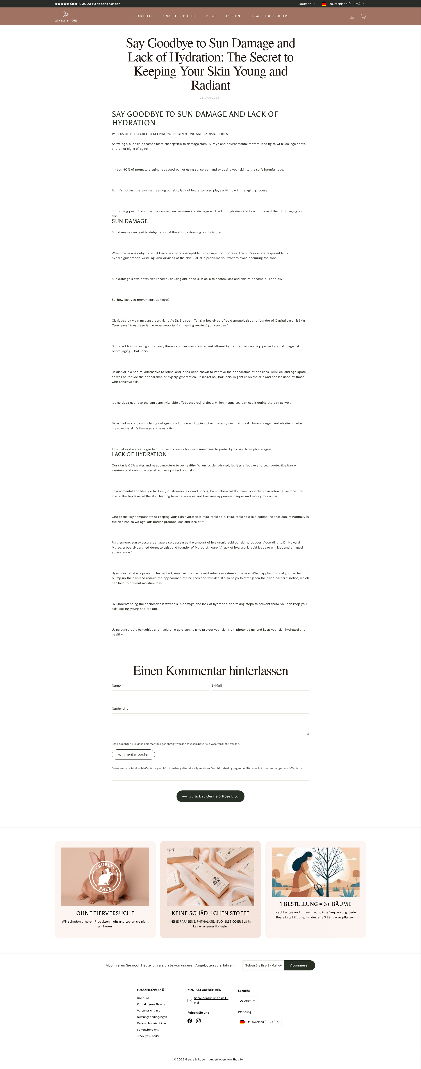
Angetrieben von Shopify (226, 1059)
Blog (211, 16)
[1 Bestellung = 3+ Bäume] (316, 872)
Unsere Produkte (180, 16)
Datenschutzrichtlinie (151, 1023)
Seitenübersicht (148, 1029)
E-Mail (217, 685)
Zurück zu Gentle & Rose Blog (213, 796)
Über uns (234, 16)
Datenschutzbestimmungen (265, 768)
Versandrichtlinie (148, 1010)
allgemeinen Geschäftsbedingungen (217, 768)
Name (116, 685)
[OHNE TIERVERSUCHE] (105, 877)
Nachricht (120, 708)
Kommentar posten (133, 754)
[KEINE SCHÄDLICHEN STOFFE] (210, 877)
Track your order (269, 16)
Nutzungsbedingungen (152, 1017)
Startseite (144, 16)
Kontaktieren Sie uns (151, 1004)
